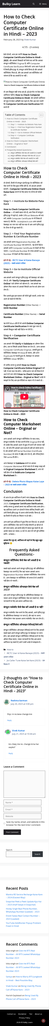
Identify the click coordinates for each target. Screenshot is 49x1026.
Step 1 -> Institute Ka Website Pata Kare (26, 124)
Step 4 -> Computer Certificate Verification (22, 136)
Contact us (11, 1014)
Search (9, 849)
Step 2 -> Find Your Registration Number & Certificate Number (26, 128)
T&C (30, 1014)
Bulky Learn (11, 4)
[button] (33, 4)
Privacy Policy (24, 1018)
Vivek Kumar (18, 730)
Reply (9, 720)
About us (38, 1014)
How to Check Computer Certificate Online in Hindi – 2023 (22, 120)
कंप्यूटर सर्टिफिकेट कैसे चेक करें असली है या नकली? (26, 153)
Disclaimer (22, 1014)
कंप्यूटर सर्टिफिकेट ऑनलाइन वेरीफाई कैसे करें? (24, 161)
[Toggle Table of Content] (40, 115)
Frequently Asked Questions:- (19, 150)
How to (10, 649)
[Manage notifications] (43, 1021)
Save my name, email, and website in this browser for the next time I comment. (25, 823)
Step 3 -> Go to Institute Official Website (26, 132)
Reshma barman (19, 700)
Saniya (9, 976)
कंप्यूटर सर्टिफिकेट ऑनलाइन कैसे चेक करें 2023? (25, 155)
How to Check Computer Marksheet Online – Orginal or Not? (22, 142)
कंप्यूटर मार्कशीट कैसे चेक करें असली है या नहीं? (25, 158)
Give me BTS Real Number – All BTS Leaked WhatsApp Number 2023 (23, 954)
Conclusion (11, 147)
